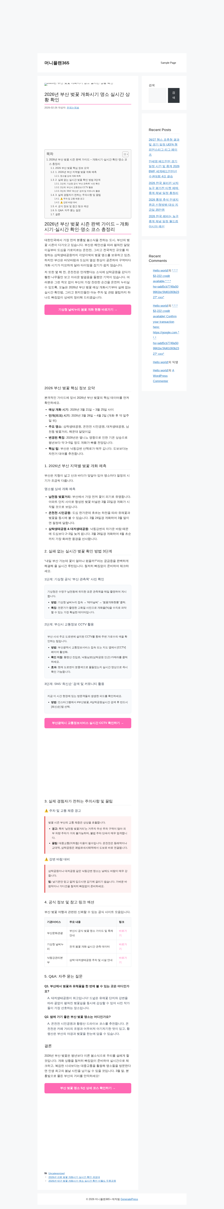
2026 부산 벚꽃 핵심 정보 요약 (72, 168)
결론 (57, 214)
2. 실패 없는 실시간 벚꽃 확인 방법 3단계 (77, 180)
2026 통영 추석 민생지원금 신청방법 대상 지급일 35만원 (163, 205)
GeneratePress (129, 1199)
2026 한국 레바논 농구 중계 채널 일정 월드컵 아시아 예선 (163, 221)
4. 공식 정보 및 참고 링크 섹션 (72, 206)
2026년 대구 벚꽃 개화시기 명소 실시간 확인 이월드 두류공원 (82, 1180)
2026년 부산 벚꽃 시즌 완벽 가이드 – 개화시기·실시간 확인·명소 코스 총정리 (88, 161)
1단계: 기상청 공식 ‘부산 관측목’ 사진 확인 (80, 183)
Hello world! (160, 270)
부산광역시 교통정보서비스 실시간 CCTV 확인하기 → (88, 723)
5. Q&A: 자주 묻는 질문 (68, 210)
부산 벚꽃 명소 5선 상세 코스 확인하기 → (87, 1088)
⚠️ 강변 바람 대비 (68, 202)
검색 (152, 85)
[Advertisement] (112, 28)
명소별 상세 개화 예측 (70, 176)
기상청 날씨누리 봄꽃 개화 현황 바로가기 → (87, 309)
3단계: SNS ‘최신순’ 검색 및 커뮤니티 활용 (80, 191)
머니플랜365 (56, 62)
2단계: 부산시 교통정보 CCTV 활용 (76, 187)
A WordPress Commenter (163, 376)
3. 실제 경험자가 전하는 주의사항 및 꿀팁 (78, 195)
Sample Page (168, 62)
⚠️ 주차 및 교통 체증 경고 (72, 199)
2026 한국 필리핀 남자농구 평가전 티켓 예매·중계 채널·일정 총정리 (164, 188)
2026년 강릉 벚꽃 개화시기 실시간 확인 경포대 (74, 1177)
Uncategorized (56, 1173)
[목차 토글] (124, 154)
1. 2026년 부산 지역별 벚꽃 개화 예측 (76, 172)
